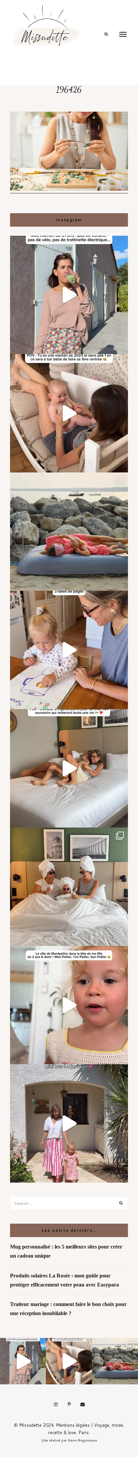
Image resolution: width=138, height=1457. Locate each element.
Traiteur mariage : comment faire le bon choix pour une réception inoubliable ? (68, 1308)
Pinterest (69, 1405)
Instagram (56, 1405)
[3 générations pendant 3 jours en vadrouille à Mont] (69, 887)
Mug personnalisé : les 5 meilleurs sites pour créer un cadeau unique (66, 1251)
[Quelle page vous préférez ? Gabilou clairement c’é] (69, 650)
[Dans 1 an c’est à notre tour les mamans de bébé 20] (69, 413)
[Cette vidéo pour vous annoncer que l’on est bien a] (69, 1005)
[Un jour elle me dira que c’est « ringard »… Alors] (69, 1123)
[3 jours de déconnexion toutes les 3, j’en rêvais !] (69, 768)
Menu (123, 34)
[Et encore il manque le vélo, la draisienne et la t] (69, 295)
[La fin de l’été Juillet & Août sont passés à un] (69, 531)
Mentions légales (73, 1425)
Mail (82, 1405)
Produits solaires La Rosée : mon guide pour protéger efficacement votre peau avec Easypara (64, 1280)
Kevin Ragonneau (82, 1440)
